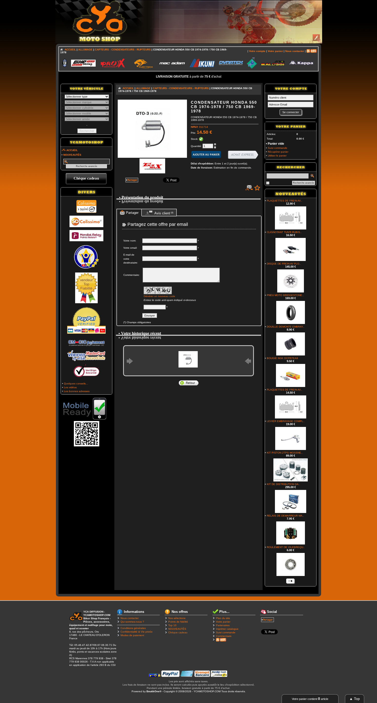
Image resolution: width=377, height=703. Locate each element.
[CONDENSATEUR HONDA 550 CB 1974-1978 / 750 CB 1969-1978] (152, 156)
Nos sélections (176, 618)
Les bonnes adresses (77, 391)
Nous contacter (129, 618)
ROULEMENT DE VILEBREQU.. (286, 547)
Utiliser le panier (277, 155)
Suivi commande (277, 147)
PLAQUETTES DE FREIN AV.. (284, 200)
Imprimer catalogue (227, 628)
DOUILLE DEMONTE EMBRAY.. (285, 326)
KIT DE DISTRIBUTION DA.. (283, 484)
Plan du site (223, 618)
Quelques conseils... (76, 383)
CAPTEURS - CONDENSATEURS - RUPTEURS (123, 49)
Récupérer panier (278, 151)
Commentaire (224, 636)
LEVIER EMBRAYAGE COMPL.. (286, 421)
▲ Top (354, 699)
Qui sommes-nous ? (132, 621)
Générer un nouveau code (159, 296)
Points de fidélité (178, 621)
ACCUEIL (70, 49)
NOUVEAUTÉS (177, 628)
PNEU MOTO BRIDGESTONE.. (285, 295)
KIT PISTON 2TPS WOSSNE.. (285, 452)
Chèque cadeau (177, 632)
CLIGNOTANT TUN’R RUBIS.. (284, 232)
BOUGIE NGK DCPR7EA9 (282, 358)
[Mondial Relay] (86, 240)
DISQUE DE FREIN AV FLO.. (284, 263)
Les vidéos (70, 387)
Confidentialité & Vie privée (137, 631)
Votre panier (223, 621)
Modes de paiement (132, 635)
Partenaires (223, 625)
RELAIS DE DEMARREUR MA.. (285, 515)
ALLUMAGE (85, 49)
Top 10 (172, 625)
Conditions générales (133, 628)
